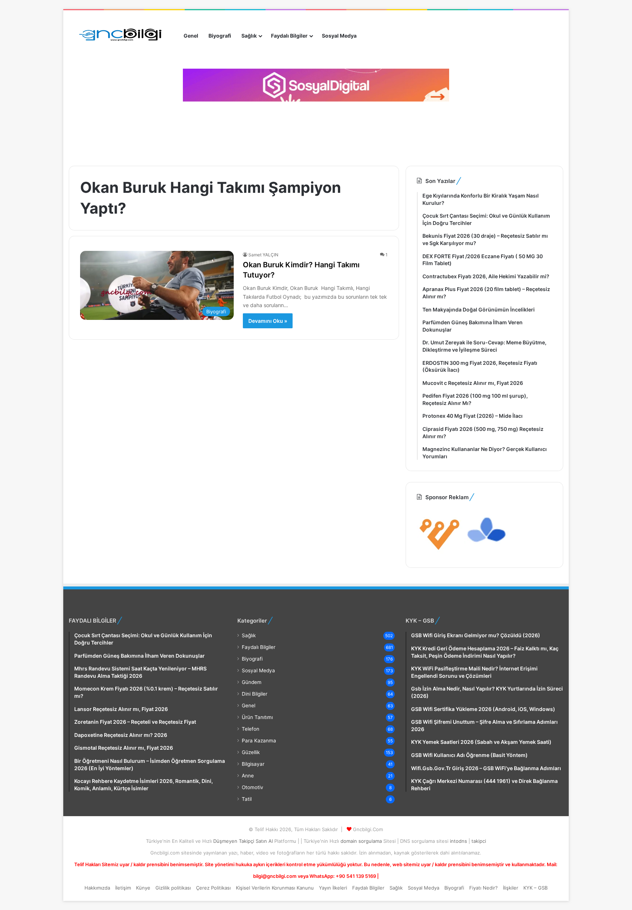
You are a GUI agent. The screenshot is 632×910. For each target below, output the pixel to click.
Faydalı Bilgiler (289, 35)
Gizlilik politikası (173, 888)
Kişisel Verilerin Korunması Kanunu (275, 888)
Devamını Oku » (267, 321)
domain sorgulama (362, 841)
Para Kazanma (259, 740)
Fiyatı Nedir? (483, 888)
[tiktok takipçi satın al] (316, 85)
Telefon (250, 729)
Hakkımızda (97, 888)
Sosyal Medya (339, 35)
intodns (459, 841)
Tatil (247, 799)
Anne (248, 776)
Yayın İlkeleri (333, 888)
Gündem (252, 682)
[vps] (487, 552)
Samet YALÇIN (263, 254)
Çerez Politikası (213, 888)
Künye (143, 888)
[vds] (440, 552)
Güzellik (251, 752)
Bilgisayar (253, 764)
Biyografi (219, 35)
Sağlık (249, 35)
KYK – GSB (535, 888)
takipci (478, 841)
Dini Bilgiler (254, 694)
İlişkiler (510, 888)
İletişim (123, 888)
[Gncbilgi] (123, 36)
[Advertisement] (200, 131)
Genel (191, 35)
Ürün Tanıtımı (257, 717)
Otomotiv (252, 787)
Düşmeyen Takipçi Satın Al (243, 841)
